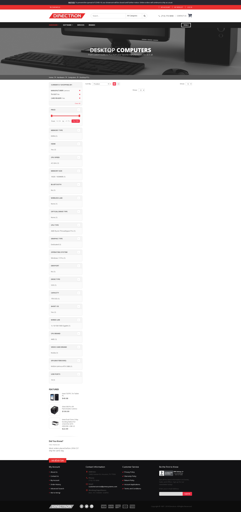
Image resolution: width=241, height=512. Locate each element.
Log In (189, 7)
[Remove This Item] (78, 90)
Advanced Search (57, 488)
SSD (52, 285)
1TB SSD (54, 298)
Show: (182, 84)
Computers (72, 77)
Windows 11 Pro (57, 258)
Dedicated (55, 244)
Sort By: (88, 84)
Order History (56, 484)
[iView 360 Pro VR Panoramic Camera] (54, 410)
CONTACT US (181, 16)
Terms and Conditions (132, 488)
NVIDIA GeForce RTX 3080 (60, 366)
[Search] (144, 15)
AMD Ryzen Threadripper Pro (62, 231)
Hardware (53, 25)
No (52, 190)
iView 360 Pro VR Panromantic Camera (69, 408)
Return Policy (129, 480)
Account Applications (132, 484)
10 (52, 380)
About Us (54, 472)
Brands (92, 25)
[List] (118, 84)
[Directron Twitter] (86, 506)
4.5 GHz (54, 163)
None (53, 204)
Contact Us (55, 476)
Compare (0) (55, 7)
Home (51, 77)
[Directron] (67, 15)
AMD (52, 339)
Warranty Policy (130, 476)
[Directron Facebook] (81, 506)
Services (80, 25)
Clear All (77, 103)
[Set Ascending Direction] (110, 83)
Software (67, 25)
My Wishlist (178, 7)
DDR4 (53, 136)
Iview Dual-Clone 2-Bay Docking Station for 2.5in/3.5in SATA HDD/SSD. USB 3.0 (70, 422)
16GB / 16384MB (57, 177)
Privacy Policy (129, 472)
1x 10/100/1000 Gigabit (59, 326)
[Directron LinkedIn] (92, 506)
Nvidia (53, 353)
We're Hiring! (55, 493)
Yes (52, 149)
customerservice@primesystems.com (103, 486)
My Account (165, 7)
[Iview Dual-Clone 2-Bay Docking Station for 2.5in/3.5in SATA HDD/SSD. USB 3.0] (54, 423)
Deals (186, 25)
